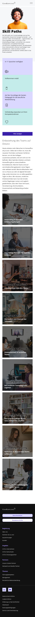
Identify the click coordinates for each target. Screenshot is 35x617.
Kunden (4, 540)
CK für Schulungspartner (9, 554)
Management (6, 577)
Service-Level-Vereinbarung (10, 610)
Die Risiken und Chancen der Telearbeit (15, 320)
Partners (5, 560)
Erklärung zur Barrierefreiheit (10, 602)
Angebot (5, 546)
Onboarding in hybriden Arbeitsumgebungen (13, 221)
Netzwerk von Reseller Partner (11, 566)
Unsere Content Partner (9, 563)
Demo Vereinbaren (17, 515)
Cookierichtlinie (6, 599)
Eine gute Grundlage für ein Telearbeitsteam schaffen (15, 420)
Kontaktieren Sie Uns (17, 520)
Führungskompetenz (8, 574)
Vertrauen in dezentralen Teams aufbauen (16, 453)
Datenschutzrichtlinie (8, 596)
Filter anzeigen (17, 134)
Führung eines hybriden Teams (16, 288)
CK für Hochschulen (8, 552)
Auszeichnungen (7, 537)
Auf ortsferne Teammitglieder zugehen (15, 386)
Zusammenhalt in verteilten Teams (15, 353)
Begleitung (6, 528)
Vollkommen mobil (12, 78)
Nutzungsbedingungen (9, 607)
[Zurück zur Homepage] (8, 3)
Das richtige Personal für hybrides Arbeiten (17, 254)
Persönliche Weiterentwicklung (11, 580)
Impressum (5, 605)
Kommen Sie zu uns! (8, 535)
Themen (5, 571)
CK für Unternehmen (8, 549)
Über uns (5, 532)
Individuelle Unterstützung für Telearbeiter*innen (16, 486)
